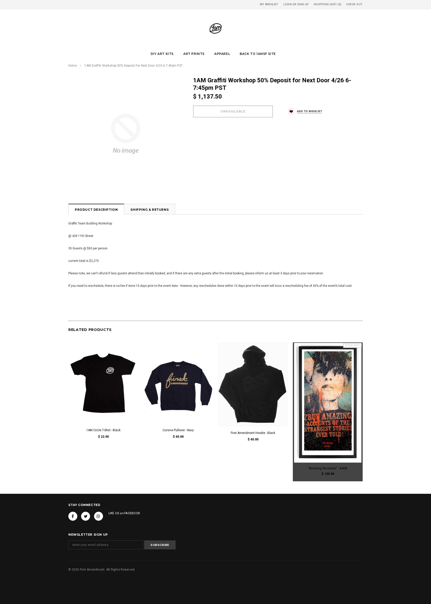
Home (72, 65)
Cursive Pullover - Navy (178, 430)
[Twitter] (85, 516)
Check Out (354, 4)
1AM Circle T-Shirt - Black (103, 430)
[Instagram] (98, 516)
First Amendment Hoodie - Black (253, 433)
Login (287, 4)
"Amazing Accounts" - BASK (327, 468)
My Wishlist (269, 4)
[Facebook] (72, 516)
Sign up (303, 4)
